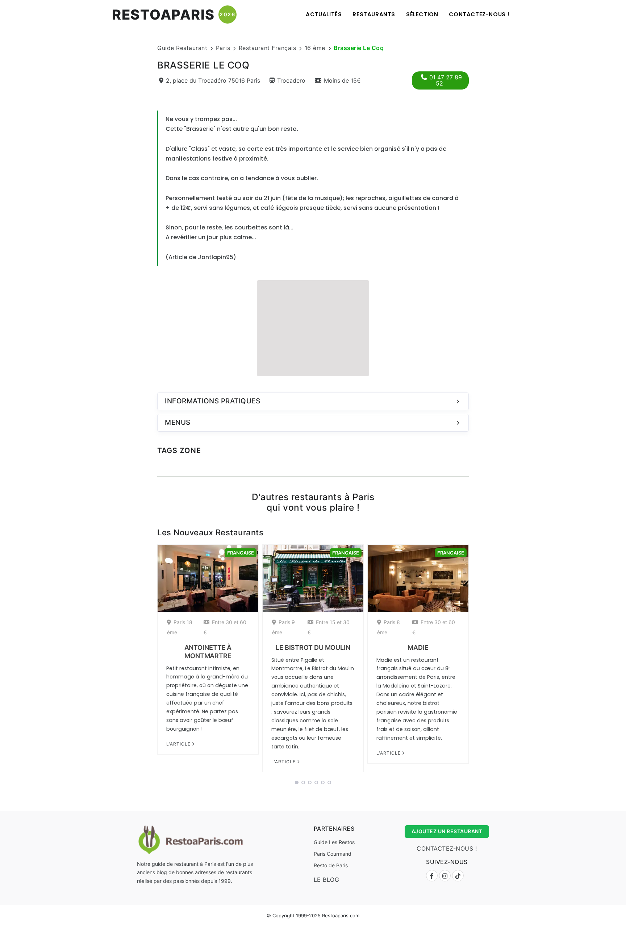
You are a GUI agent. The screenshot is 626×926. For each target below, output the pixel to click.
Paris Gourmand (332, 854)
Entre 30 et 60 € (225, 627)
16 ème (315, 47)
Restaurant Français (267, 47)
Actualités (324, 14)
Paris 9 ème (283, 627)
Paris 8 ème (388, 627)
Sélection (422, 14)
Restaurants (373, 14)
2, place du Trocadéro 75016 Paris (213, 80)
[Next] (478, 660)
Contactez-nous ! (479, 14)
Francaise (240, 553)
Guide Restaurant (182, 47)
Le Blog (326, 879)
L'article (179, 744)
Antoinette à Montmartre (208, 652)
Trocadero (291, 80)
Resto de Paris (331, 865)
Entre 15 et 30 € (329, 627)
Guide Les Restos (334, 842)
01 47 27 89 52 (445, 80)
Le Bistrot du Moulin (313, 647)
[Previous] (148, 660)
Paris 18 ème (179, 627)
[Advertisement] (313, 327)
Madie (418, 647)
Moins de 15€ (342, 80)
